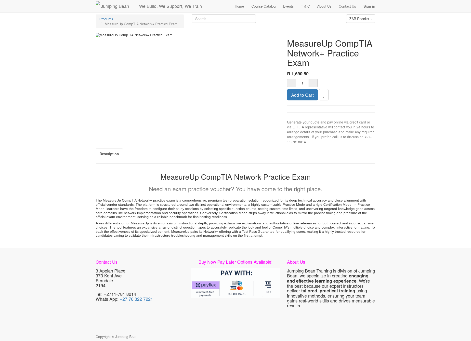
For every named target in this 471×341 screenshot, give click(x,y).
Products (106, 18)
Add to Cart (302, 95)
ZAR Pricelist (359, 18)
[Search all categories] (251, 18)
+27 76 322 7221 (136, 299)
